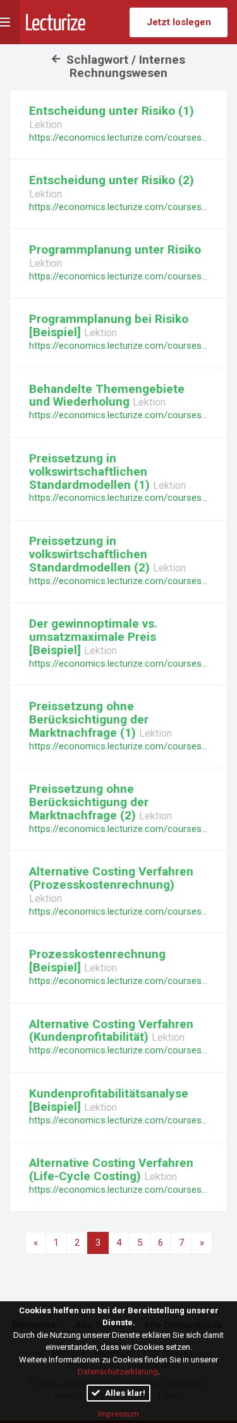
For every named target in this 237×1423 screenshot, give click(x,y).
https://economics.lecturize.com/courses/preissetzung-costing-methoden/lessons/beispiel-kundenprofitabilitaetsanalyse (118, 1120)
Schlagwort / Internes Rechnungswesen (124, 66)
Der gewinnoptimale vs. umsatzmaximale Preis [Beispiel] (93, 636)
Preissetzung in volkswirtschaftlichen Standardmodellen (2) (91, 554)
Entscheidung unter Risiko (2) (111, 180)
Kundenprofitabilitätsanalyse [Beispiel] (108, 1100)
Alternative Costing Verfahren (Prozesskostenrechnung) (111, 878)
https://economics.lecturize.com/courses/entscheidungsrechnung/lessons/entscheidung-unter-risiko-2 (118, 207)
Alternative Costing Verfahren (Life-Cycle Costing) (111, 1169)
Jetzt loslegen (179, 22)
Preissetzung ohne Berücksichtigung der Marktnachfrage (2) (89, 802)
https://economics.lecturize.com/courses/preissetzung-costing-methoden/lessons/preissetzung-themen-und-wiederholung (118, 415)
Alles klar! (124, 1393)
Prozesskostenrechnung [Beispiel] (97, 961)
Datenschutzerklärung (118, 1371)
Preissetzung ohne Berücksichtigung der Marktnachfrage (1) (89, 719)
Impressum (118, 1414)
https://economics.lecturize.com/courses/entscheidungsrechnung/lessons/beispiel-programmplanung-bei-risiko (118, 345)
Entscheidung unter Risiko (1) (111, 110)
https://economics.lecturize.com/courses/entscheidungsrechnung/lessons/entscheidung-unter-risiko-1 (118, 137)
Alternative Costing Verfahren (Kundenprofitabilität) (111, 1031)
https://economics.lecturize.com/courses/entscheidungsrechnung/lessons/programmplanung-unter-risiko (118, 276)
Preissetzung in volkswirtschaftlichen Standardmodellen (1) (91, 471)
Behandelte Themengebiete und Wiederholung (107, 395)
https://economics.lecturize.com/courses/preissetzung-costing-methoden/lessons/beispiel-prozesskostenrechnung (118, 981)
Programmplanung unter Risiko (115, 249)
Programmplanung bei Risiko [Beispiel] (108, 325)
